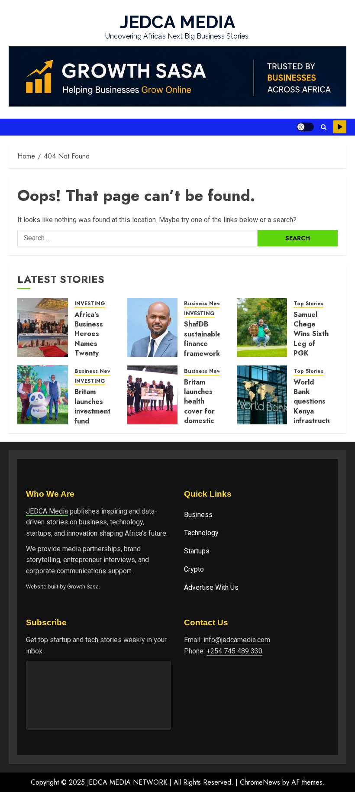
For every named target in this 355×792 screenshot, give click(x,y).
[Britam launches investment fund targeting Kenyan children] (42, 394)
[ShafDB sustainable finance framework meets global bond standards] (152, 327)
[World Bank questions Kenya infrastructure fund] (262, 394)
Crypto (194, 569)
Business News (203, 303)
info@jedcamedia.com (236, 640)
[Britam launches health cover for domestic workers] (152, 394)
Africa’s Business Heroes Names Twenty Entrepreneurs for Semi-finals (98, 349)
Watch (339, 126)
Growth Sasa (83, 586)
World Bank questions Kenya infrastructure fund (316, 406)
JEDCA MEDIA (178, 21)
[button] (323, 127)
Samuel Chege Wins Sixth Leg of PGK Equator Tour (311, 344)
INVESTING (89, 303)
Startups (197, 551)
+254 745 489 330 (234, 651)
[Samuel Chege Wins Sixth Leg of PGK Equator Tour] (262, 327)
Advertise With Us (211, 587)
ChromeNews (260, 782)
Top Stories (308, 303)
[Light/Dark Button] (305, 127)
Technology (201, 533)
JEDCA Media (47, 511)
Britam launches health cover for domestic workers (199, 406)
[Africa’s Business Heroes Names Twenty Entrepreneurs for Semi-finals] (42, 327)
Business (198, 515)
